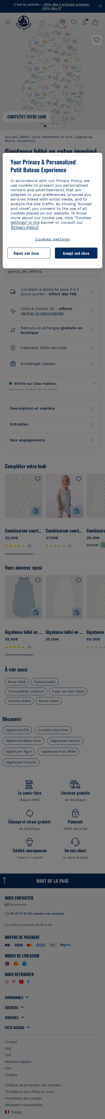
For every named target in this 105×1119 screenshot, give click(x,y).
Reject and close (26, 253)
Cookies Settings (52, 239)
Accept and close (76, 253)
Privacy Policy (25, 227)
